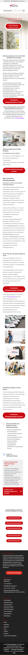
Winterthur (6, 624)
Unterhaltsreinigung (8, 609)
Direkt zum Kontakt (14, 573)
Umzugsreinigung (19, 118)
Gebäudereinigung (8, 602)
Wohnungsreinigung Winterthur (14, 523)
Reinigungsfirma (8, 613)
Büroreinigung (7, 600)
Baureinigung (7, 615)
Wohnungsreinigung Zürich (14, 517)
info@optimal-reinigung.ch (10, 585)
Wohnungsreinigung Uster (14, 540)
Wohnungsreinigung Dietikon (14, 528)
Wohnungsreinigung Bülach (14, 535)
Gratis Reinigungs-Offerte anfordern (13, 26)
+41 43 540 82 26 (8, 583)
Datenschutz (20, 649)
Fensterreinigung (8, 611)
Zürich (5, 622)
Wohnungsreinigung (8, 607)
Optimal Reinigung (11, 644)
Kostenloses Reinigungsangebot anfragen (14, 101)
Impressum (13, 649)
